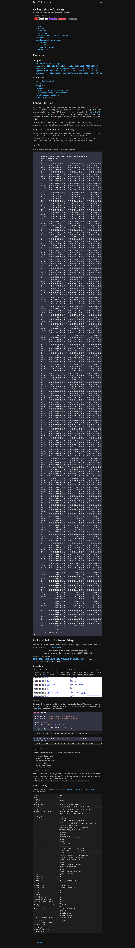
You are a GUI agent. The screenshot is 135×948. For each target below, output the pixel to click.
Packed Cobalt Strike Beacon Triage (48, 40)
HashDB (40, 709)
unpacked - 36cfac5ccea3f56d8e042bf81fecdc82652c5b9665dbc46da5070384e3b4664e (66, 71)
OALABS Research (42, 2)
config (55, 17)
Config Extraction (41, 33)
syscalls (45, 674)
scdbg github (40, 86)
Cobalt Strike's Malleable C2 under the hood (51, 93)
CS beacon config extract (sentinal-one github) (52, 90)
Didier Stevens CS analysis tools (46, 97)
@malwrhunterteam (53, 647)
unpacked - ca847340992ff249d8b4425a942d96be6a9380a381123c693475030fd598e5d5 (66, 66)
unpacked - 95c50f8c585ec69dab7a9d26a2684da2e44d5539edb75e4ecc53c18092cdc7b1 (67, 68)
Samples (41, 28)
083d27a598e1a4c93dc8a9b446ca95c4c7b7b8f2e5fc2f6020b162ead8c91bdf (60, 659)
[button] (36, 19)
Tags (100, 2)
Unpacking (42, 42)
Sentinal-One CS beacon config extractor (79, 789)
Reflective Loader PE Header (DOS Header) (53, 35)
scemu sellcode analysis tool (45, 81)
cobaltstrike (50, 17)
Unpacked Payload (47, 47)
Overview (38, 26)
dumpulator (43, 17)
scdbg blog (39, 83)
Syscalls (43, 45)
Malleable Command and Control (47, 95)
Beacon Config (43, 49)
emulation (37, 17)
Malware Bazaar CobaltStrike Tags (47, 64)
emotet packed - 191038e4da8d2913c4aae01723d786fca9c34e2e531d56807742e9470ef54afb (68, 73)
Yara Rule (41, 38)
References (42, 31)
